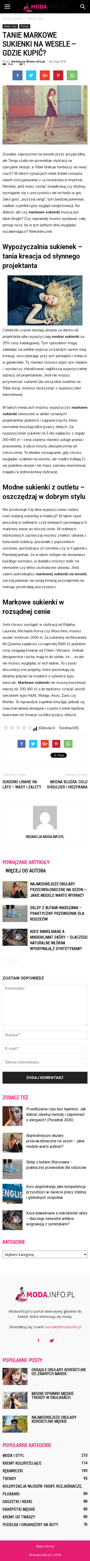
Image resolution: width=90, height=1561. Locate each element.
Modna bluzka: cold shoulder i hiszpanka (67, 784)
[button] (83, 6)
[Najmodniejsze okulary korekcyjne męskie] (15, 1424)
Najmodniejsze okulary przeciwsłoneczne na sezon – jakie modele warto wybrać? (58, 890)
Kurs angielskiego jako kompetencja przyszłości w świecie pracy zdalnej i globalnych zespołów (56, 1192)
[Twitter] (52, 1341)
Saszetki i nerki (17, 1501)
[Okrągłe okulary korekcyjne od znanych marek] (15, 1376)
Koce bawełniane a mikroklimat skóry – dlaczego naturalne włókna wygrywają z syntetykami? (57, 1218)
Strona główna (12, 18)
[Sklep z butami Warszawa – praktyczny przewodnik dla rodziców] (15, 913)
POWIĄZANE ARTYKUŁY (26, 862)
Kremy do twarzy (18, 1517)
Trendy (25, 26)
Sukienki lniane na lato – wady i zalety (21, 784)
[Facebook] (38, 1341)
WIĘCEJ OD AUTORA (26, 871)
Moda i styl (10, 26)
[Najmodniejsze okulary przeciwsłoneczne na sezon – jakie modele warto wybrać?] (15, 889)
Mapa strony (45, 1546)
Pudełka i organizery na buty (30, 1524)
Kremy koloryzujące (21, 1463)
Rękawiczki (12, 1471)
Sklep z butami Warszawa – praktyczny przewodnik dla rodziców (57, 913)
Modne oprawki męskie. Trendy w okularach (53, 1395)
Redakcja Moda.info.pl (28, 61)
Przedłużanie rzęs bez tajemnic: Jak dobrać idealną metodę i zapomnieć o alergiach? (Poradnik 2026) (56, 1114)
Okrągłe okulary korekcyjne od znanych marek (59, 1371)
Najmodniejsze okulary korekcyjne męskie (54, 1419)
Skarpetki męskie (18, 1509)
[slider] (17, 727)
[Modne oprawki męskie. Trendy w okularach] (15, 1400)
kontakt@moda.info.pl (63, 1327)
